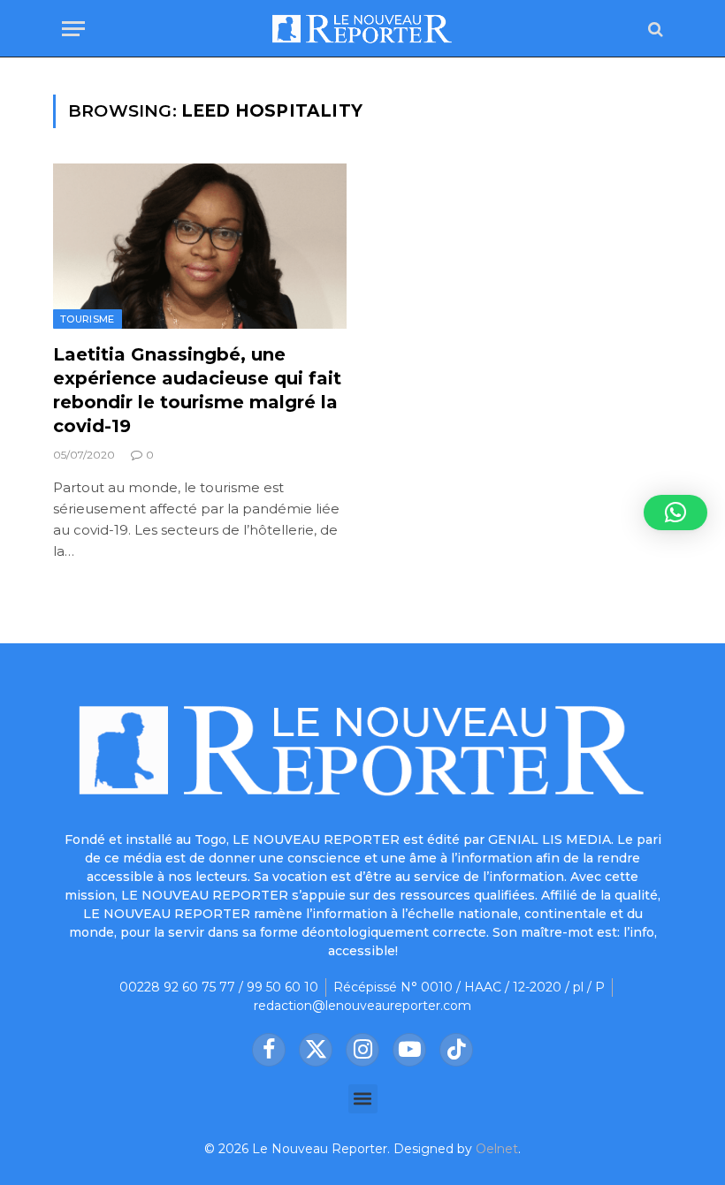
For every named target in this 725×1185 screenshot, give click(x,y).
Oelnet (497, 1149)
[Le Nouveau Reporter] (362, 28)
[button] (363, 1098)
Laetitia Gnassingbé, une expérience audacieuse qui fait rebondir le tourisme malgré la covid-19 (197, 390)
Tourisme (87, 319)
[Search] (654, 29)
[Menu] (73, 29)
